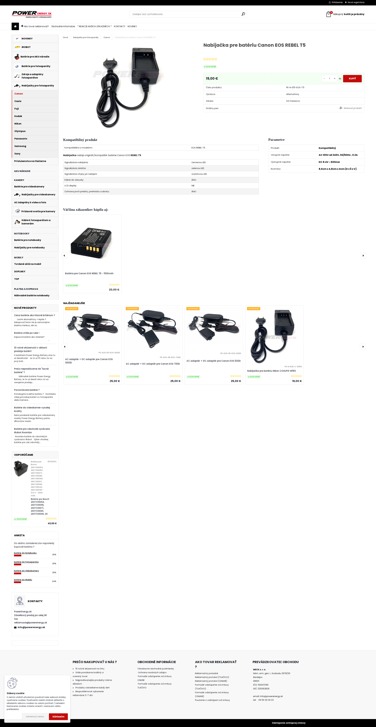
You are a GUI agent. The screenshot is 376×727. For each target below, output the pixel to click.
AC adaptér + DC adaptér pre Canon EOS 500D (214, 360)
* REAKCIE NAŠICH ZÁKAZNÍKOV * (94, 26)
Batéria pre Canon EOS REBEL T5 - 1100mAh (89, 273)
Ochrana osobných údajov (152, 672)
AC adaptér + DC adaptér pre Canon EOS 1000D (89, 361)
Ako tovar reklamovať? (36, 26)
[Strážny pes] (324, 108)
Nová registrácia (356, 2)
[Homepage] (15, 26)
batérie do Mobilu (23, 579)
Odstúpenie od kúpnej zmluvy (289, 722)
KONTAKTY (119, 26)
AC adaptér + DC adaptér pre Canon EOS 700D (153, 363)
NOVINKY (132, 26)
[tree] (157, 680)
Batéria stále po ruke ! (26, 332)
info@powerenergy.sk (31, 627)
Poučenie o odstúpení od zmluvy (212, 700)
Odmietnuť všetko (35, 716)
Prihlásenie (337, 2)
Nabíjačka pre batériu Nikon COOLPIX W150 (271, 370)
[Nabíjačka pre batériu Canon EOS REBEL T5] (128, 86)
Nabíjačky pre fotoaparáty (85, 37)
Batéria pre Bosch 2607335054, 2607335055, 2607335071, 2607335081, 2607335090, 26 (40, 507)
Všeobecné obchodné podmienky (155, 668)
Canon (107, 37)
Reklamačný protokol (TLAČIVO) (212, 677)
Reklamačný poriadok (206, 673)
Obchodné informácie (63, 26)
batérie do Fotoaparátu (26, 562)
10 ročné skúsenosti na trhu (89, 668)
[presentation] (64, 255)
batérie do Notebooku (25, 553)
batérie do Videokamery (26, 570)
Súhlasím (58, 716)
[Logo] (32, 14)
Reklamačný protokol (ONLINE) (211, 681)
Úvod (65, 37)
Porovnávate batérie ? (27, 389)
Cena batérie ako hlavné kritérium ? (34, 315)
